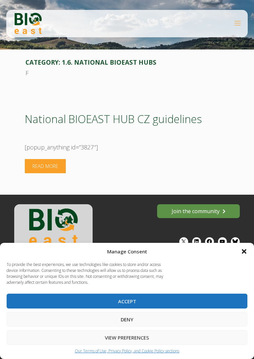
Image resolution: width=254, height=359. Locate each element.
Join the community (196, 211)
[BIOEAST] (28, 23)
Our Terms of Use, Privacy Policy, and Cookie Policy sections (127, 351)
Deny (127, 319)
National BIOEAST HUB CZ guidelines (113, 119)
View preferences (127, 337)
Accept (127, 301)
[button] (244, 251)
